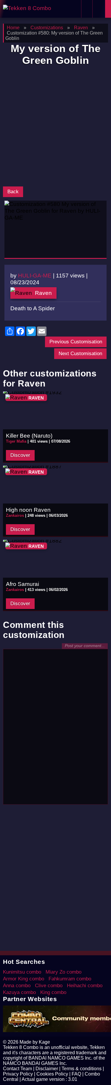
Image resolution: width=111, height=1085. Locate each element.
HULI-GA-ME (35, 275)
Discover (20, 455)
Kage (44, 1042)
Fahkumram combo (70, 979)
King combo (53, 992)
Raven (43, 293)
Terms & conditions (82, 1068)
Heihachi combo (84, 985)
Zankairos (15, 515)
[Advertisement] (55, 127)
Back (13, 191)
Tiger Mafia (16, 441)
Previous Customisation (75, 342)
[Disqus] (55, 726)
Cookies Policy (52, 1073)
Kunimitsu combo (22, 972)
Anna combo (16, 985)
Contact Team (17, 1068)
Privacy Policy (18, 1073)
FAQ (76, 1073)
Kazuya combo (19, 992)
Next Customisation (80, 353)
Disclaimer (47, 1068)
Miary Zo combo (63, 972)
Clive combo (48, 985)
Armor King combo (23, 979)
